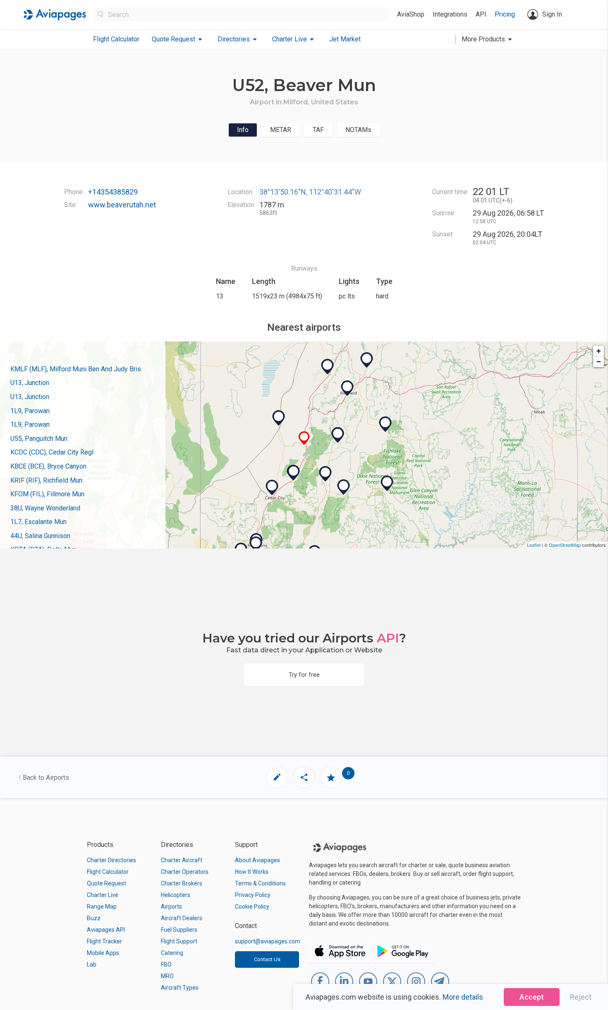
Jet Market (345, 39)
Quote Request (106, 883)
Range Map (102, 906)
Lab (91, 964)
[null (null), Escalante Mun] (387, 483)
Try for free (304, 674)
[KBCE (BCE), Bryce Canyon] (344, 487)
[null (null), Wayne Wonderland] (385, 424)
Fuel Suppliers (179, 929)
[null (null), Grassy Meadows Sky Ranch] (256, 544)
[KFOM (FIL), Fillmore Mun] (327, 367)
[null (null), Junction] (338, 435)
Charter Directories (111, 860)
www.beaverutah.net (122, 204)
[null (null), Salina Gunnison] (367, 360)
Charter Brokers (181, 883)
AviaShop (410, 14)
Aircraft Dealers (181, 918)
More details (463, 997)
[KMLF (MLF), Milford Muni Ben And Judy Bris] (279, 418)
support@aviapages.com (267, 941)
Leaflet (534, 544)
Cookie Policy (252, 906)
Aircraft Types (180, 987)
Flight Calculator (116, 39)
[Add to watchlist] (331, 777)
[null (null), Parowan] (294, 473)
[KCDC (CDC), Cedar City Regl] (272, 487)
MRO (167, 976)
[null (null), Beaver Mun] (304, 438)
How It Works (251, 871)
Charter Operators (184, 871)
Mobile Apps (103, 953)
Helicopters (175, 895)
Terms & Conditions (260, 883)
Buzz (94, 918)
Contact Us (267, 959)
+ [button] (598, 350)
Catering (172, 953)
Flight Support (179, 941)
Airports (171, 906)
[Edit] (277, 777)
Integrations (450, 14)
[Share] (304, 777)
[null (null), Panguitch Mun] (325, 474)
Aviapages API (106, 929)
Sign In (552, 14)
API (481, 14)
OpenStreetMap (565, 544)
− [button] (598, 361)
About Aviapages (257, 860)
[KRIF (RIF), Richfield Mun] (347, 388)
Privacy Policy (252, 895)
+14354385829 (113, 192)
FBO (166, 964)
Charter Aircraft (181, 860)
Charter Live (102, 895)
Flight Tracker (104, 941)
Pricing (505, 14)
